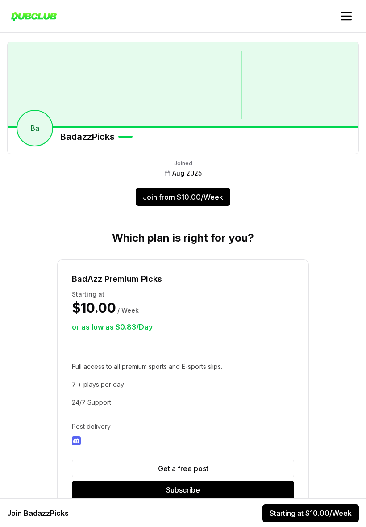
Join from (183, 196)
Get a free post (183, 468)
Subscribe (183, 489)
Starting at (311, 513)
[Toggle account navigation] (346, 16)
